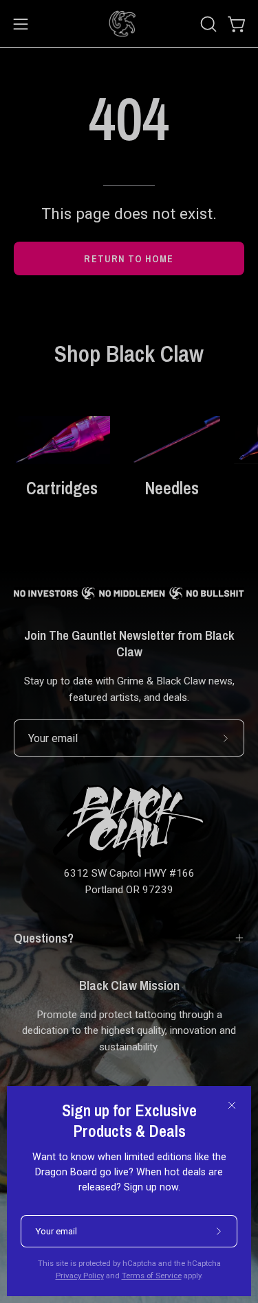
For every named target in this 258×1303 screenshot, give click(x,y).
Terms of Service (152, 1275)
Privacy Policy (80, 1275)
